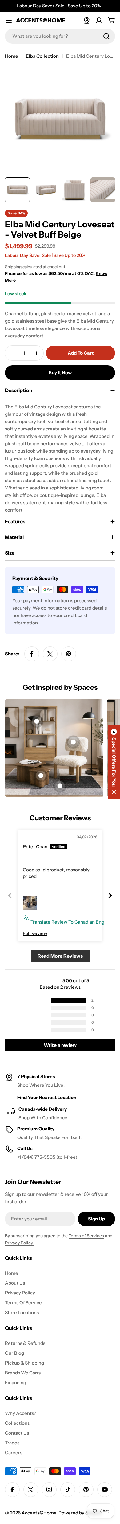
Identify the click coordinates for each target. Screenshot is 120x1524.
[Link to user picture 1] (30, 902)
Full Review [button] (35, 933)
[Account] (99, 20)
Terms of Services (86, 1236)
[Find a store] (86, 20)
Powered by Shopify (80, 1513)
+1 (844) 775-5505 (36, 1157)
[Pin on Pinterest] (68, 653)
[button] (114, 762)
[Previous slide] (10, 895)
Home (11, 56)
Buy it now (60, 372)
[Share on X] (50, 653)
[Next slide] (110, 895)
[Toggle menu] (8, 20)
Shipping (13, 266)
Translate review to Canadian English (71, 922)
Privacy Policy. (19, 1243)
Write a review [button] (60, 1045)
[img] (37, 838)
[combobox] (60, 36)
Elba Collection (42, 56)
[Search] (106, 36)
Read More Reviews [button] (60, 956)
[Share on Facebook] (31, 653)
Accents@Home (39, 1513)
